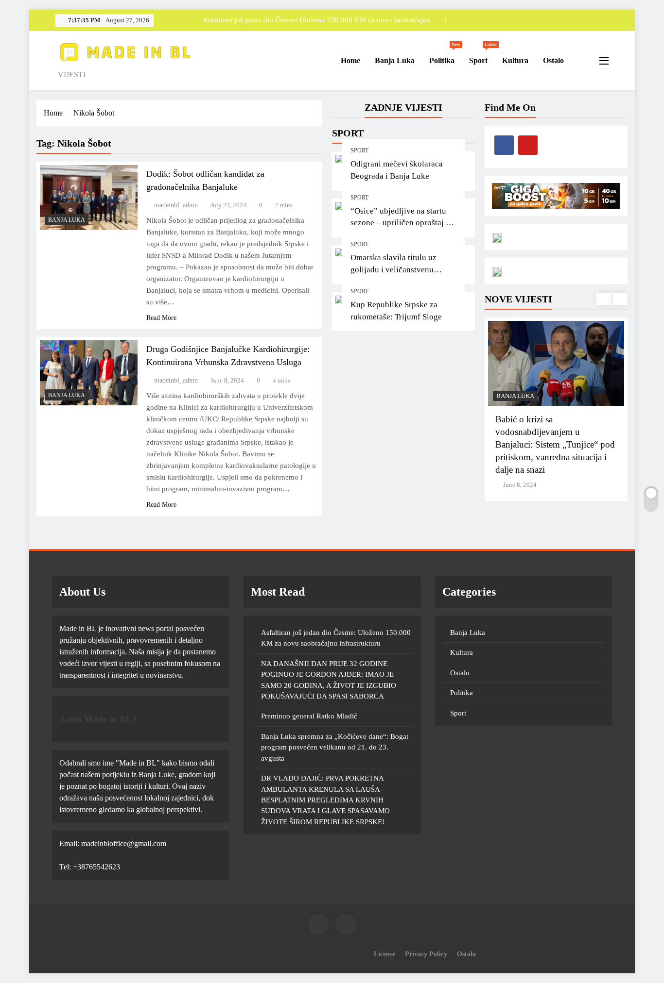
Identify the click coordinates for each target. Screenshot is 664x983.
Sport (482, 56)
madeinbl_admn (176, 205)
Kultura (515, 60)
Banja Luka (395, 60)
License (384, 954)
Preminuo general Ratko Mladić (309, 716)
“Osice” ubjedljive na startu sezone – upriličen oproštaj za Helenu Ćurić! (402, 223)
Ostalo (553, 60)
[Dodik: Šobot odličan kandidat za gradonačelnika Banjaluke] (89, 197)
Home (349, 60)
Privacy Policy (426, 954)
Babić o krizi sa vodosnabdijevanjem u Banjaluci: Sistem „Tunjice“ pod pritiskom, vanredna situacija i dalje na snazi (555, 444)
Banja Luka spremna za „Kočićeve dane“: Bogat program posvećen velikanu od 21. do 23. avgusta (334, 747)
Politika (444, 56)
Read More (161, 317)
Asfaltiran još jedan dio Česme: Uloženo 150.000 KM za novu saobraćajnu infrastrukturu (317, 20)
